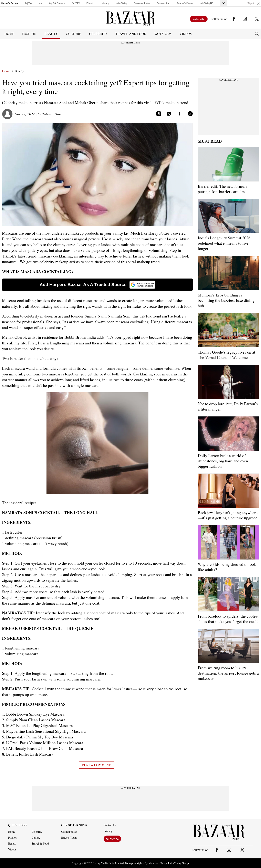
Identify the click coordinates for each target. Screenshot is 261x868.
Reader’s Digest (185, 3)
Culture (36, 837)
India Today (121, 3)
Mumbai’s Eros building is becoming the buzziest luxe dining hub (226, 300)
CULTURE (73, 33)
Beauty (19, 71)
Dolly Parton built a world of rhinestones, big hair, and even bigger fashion (223, 461)
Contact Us (110, 825)
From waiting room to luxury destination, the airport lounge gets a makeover (228, 673)
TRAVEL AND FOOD (130, 33)
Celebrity (37, 831)
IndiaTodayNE (206, 3)
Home (6, 71)
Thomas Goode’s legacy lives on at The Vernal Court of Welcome (226, 354)
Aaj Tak (28, 3)
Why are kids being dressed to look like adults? (227, 567)
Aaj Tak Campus (57, 3)
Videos (185, 33)
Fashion (12, 837)
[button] (253, 3)
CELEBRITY (98, 33)
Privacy (108, 831)
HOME (9, 33)
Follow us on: (219, 19)
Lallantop (105, 3)
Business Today (142, 3)
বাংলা (40, 3)
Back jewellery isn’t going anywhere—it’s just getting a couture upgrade (228, 515)
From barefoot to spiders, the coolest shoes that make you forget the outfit (228, 618)
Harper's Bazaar (9, 3)
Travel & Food (40, 843)
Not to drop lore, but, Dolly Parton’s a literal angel (228, 406)
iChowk (90, 3)
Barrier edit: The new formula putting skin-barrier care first (222, 188)
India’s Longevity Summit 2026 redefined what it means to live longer (224, 243)
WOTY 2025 (162, 33)
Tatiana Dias (51, 113)
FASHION (29, 33)
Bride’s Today (69, 837)
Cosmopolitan (163, 3)
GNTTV (76, 3)
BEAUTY (51, 33)
